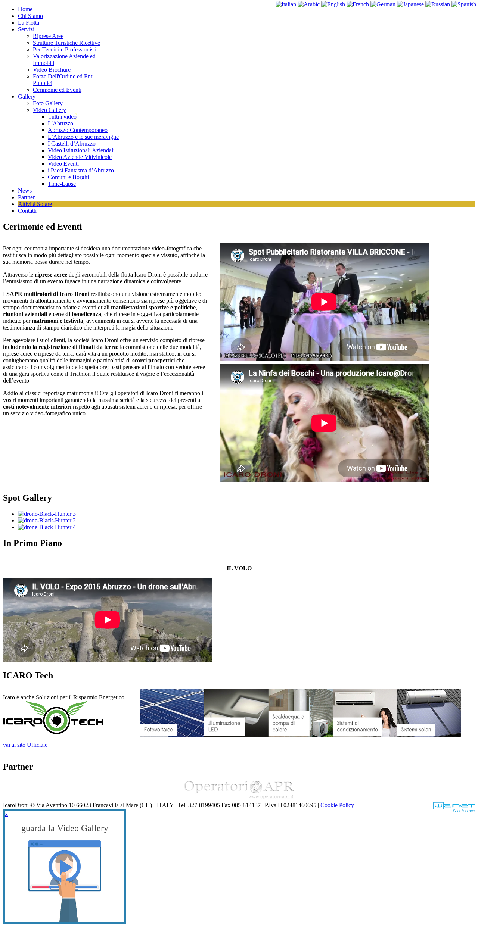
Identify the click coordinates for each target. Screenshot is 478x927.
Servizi (26, 29)
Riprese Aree (48, 36)
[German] (382, 4)
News (25, 190)
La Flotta (28, 22)
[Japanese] (410, 4)
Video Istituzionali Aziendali (81, 150)
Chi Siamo (30, 16)
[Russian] (437, 4)
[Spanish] (463, 4)
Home (25, 9)
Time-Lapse (62, 184)
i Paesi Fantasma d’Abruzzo (81, 170)
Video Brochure (52, 69)
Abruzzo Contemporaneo (78, 130)
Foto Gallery (48, 103)
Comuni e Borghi (68, 177)
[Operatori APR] (239, 798)
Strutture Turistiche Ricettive (66, 43)
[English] (333, 4)
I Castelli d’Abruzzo (72, 143)
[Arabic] (309, 4)
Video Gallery (49, 110)
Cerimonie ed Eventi (57, 90)
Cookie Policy (337, 805)
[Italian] (286, 4)
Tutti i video (62, 116)
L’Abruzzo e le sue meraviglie (83, 137)
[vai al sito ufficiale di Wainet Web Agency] (454, 810)
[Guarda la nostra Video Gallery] (64, 880)
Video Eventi (63, 163)
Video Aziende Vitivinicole (80, 157)
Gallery (26, 96)
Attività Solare (35, 204)
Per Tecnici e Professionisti (64, 49)
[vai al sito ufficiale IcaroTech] (53, 732)
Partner (26, 197)
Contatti (27, 210)
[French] (358, 4)
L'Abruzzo (60, 123)
